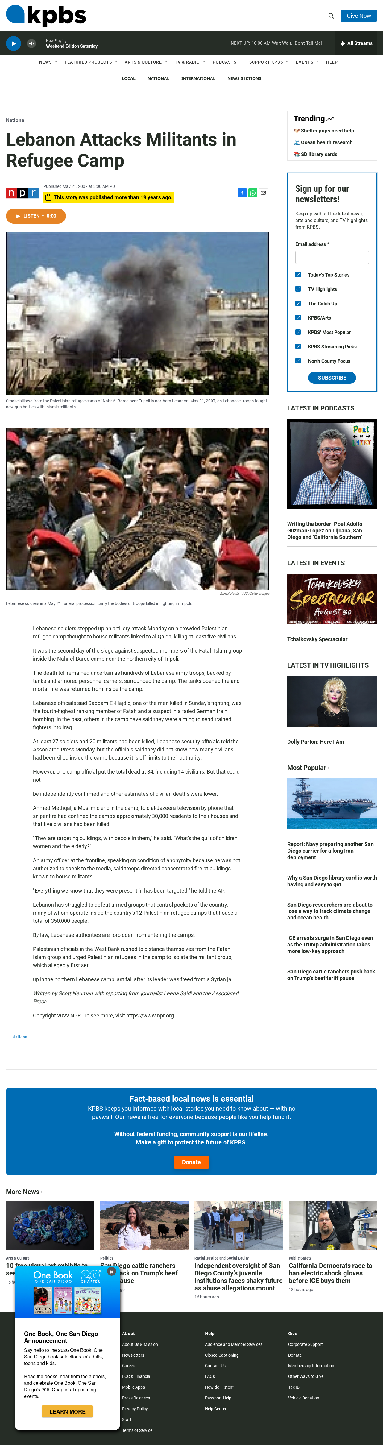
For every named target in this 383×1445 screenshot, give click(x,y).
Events (304, 62)
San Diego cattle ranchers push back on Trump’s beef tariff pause (331, 974)
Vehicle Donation (303, 1398)
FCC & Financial (136, 1376)
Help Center (216, 1408)
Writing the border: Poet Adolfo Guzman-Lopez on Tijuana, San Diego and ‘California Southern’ (324, 530)
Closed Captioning (222, 1355)
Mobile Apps (133, 1387)
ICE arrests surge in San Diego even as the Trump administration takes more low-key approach (330, 944)
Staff (126, 1419)
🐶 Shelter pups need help (324, 131)
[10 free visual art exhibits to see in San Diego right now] (50, 1225)
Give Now (359, 15)
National (158, 78)
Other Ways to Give (305, 1376)
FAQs (210, 1376)
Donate (191, 1162)
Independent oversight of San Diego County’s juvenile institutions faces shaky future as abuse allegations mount (238, 1277)
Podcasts (224, 62)
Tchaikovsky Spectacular (317, 639)
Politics (106, 1258)
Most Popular (306, 767)
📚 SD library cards (316, 154)
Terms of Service (137, 1430)
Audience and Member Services (233, 1344)
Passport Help (218, 1398)
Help (332, 62)
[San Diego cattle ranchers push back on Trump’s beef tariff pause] (144, 1225)
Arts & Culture (143, 62)
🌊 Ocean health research (323, 142)
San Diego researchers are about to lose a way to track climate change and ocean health (330, 911)
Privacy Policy (135, 1408)
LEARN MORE (67, 1411)
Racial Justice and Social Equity (221, 1258)
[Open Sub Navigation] (56, 62)
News (45, 62)
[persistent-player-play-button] (13, 43)
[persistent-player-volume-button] (31, 43)
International (198, 78)
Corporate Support (305, 1344)
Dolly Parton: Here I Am (315, 742)
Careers (129, 1365)
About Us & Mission (140, 1344)
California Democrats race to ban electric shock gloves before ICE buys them (330, 1273)
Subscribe (332, 378)
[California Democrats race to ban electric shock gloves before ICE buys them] (333, 1225)
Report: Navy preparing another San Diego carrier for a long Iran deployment (330, 850)
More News (22, 1191)
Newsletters (133, 1355)
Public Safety (300, 1258)
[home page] (46, 16)
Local (129, 78)
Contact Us (215, 1365)
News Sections (244, 78)
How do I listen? (219, 1387)
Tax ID (294, 1387)
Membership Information (311, 1365)
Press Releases (136, 1398)
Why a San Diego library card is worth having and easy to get (332, 881)
